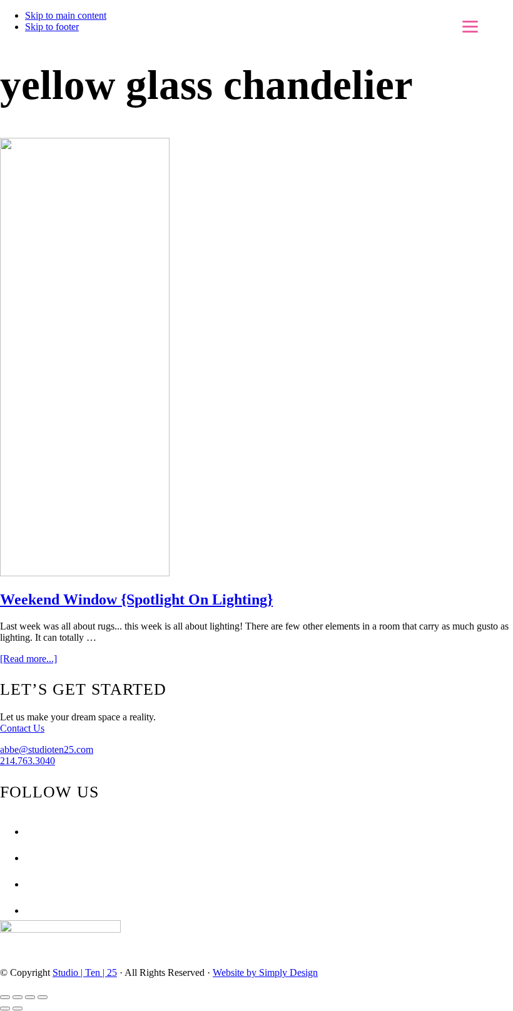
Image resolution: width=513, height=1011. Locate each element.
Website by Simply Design (265, 972)
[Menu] (470, 26)
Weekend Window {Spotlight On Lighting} (136, 599)
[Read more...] (28, 658)
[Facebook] (28, 831)
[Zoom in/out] (43, 997)
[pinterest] (28, 884)
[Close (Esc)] (5, 997)
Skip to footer (52, 26)
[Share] (18, 997)
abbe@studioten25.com (46, 749)
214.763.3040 (27, 760)
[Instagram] (28, 858)
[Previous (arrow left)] (5, 1008)
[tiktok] (28, 910)
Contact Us (22, 728)
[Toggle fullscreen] (30, 997)
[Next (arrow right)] (18, 1008)
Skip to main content (65, 15)
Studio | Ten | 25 (85, 972)
